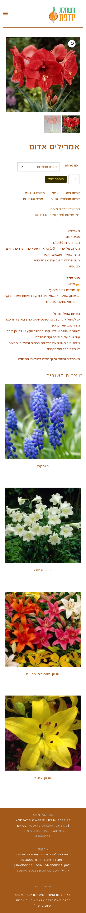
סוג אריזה (71, 165)
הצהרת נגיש (43, 886)
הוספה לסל (56, 179)
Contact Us (43, 815)
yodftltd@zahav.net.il (47, 825)
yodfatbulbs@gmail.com (38, 870)
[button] (72, 43)
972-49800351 (38, 831)
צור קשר (43, 849)
